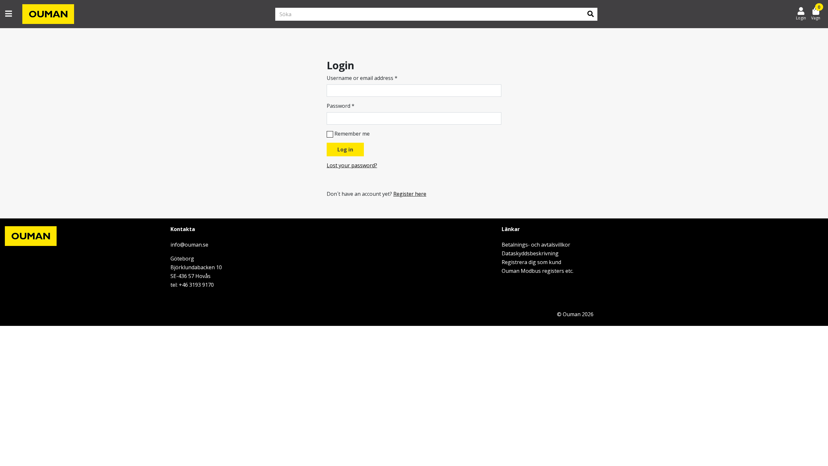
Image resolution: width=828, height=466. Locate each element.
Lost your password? (352, 165)
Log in (345, 149)
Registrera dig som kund (531, 262)
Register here (409, 193)
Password (340, 105)
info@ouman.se (189, 244)
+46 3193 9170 (196, 284)
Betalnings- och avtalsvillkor (536, 244)
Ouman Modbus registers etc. (537, 270)
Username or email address (362, 78)
